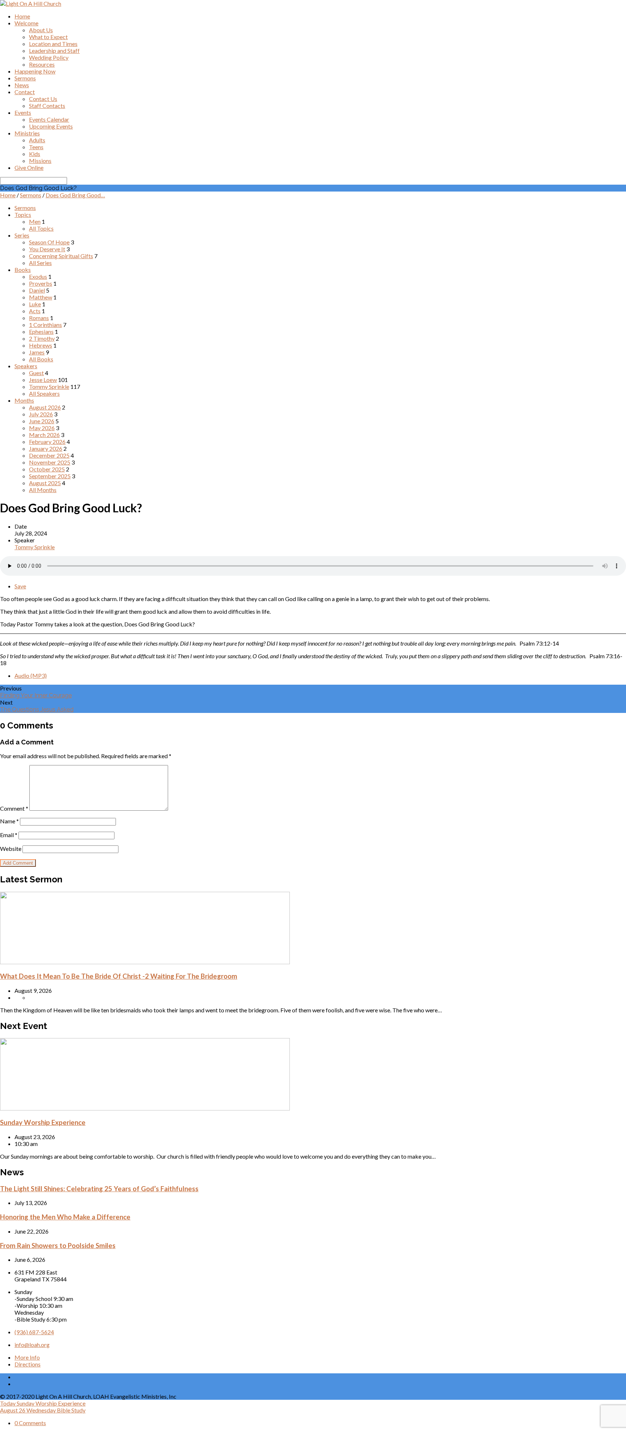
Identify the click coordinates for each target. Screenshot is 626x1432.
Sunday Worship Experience (42, 1122)
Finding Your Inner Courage (36, 695)
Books (22, 269)
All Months (43, 489)
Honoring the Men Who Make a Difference (65, 1217)
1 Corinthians (45, 324)
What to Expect (48, 36)
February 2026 (47, 441)
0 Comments (30, 1422)
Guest (36, 372)
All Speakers (44, 393)
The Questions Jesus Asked (37, 709)
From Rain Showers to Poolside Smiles (58, 1246)
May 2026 (42, 427)
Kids (34, 153)
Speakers (25, 365)
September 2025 (50, 476)
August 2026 (45, 407)
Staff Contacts (47, 105)
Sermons (25, 78)
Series (21, 235)
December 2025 (49, 455)
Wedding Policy (48, 57)
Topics (22, 214)
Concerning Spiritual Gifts (61, 255)
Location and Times (53, 43)
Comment (14, 808)
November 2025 (49, 462)
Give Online (28, 167)
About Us (41, 29)
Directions (27, 1364)
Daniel (37, 290)
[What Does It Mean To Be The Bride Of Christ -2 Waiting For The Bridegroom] (145, 961)
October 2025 (47, 469)
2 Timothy (42, 338)
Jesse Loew (43, 379)
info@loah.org (32, 1344)
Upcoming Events (51, 126)
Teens (36, 146)
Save (20, 586)
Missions (40, 160)
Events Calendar (49, 119)
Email (8, 834)
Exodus (38, 276)
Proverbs (40, 283)
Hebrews (40, 345)
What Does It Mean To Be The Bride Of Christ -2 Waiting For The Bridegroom (118, 976)
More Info (27, 1357)
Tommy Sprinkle (49, 386)
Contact (24, 91)
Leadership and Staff (54, 50)
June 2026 (41, 420)
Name (9, 821)
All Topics (41, 228)
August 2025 (45, 482)
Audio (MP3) (30, 675)
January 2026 (45, 448)
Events (22, 112)
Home (22, 16)
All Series (40, 262)
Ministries (27, 133)
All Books (41, 359)
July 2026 (41, 414)
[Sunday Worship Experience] (145, 1108)
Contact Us (43, 98)
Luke (35, 304)
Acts (35, 310)
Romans (39, 317)
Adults (37, 140)
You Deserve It (47, 248)
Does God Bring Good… (75, 195)
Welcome (26, 23)
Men (35, 221)
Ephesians (41, 331)
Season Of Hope (49, 242)
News (21, 84)
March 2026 (44, 434)
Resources (42, 64)
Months (24, 400)
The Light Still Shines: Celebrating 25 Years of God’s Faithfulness (99, 1189)
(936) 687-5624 (34, 1331)
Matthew (40, 297)
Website (10, 848)
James (37, 352)
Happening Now (34, 71)
